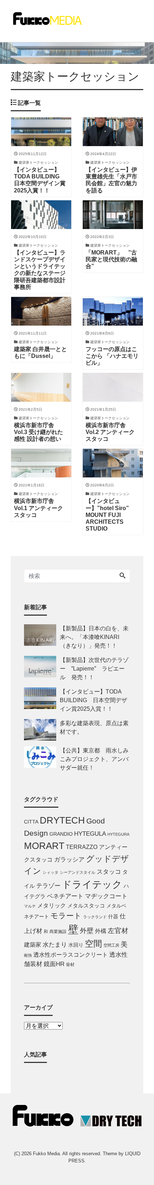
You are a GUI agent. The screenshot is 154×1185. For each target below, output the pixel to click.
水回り (75, 945)
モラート (66, 915)
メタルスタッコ (86, 905)
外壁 (86, 930)
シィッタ (50, 872)
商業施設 (58, 931)
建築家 (32, 944)
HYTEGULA (90, 833)
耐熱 (28, 955)
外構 (100, 931)
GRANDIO (61, 834)
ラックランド (95, 917)
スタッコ (109, 871)
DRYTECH (62, 820)
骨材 (70, 964)
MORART (44, 845)
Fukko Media (46, 1153)
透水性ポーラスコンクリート (70, 954)
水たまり (55, 944)
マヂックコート (106, 896)
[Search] (122, 576)
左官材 (118, 930)
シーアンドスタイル (77, 872)
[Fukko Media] (46, 18)
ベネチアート (65, 896)
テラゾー (48, 885)
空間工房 (111, 945)
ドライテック (92, 884)
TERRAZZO (81, 847)
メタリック (51, 905)
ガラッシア (69, 859)
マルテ (30, 906)
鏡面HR (54, 964)
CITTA (31, 822)
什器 (113, 916)
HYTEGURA (118, 834)
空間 (93, 943)
